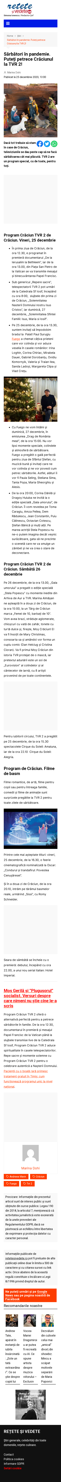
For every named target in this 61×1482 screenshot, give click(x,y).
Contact (9, 1454)
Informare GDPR (14, 1463)
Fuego (16, 339)
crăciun (40, 1176)
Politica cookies (14, 1459)
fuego (13, 1183)
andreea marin (18, 1176)
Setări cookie (12, 1468)
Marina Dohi (14, 72)
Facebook (12, 1299)
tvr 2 (29, 1183)
